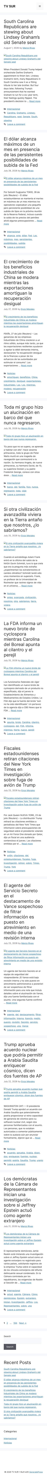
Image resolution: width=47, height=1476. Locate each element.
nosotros (8, 601)
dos (6, 1156)
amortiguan (13, 377)
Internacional (13, 109)
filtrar (38, 1014)
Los (23, 385)
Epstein (20, 1298)
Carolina (11, 113)
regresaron (9, 491)
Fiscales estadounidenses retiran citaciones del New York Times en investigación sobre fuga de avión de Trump (21, 767)
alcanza (11, 235)
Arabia (29, 1153)
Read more (34, 101)
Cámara (26, 1294)
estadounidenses (12, 859)
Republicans (10, 116)
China (34, 377)
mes (16, 239)
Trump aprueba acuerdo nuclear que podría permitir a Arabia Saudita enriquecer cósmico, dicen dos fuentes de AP (23, 1060)
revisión (16, 1022)
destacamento (27, 1014)
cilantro (35, 722)
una (19, 1026)
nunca (35, 487)
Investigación (10, 863)
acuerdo (11, 1153)
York (13, 867)
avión (10, 855)
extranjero (31, 1298)
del (15, 487)
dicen (37, 1153)
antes (10, 597)
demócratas (10, 1298)
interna (20, 1018)
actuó (10, 1294)
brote (18, 722)
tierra (33, 601)
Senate (26, 116)
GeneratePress (36, 1472)
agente (10, 1014)
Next (22, 1323)
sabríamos (24, 601)
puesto (7, 1022)
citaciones (19, 855)
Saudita (24, 1160)
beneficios (25, 377)
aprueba (21, 1153)
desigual (21, 381)
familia (22, 487)
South (34, 116)
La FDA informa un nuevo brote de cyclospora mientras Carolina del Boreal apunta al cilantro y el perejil (23, 639)
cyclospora (9, 726)
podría (16, 1160)
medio (37, 1018)
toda (18, 491)
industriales (9, 385)
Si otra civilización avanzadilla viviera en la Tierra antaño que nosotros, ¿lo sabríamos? (23, 520)
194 (15, 1323)
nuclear (33, 1156)
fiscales (26, 859)
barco (10, 487)
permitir (7, 1160)
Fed (30, 235)
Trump (7, 867)
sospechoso (10, 1026)
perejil (31, 730)
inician (7, 1302)
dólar (24, 235)
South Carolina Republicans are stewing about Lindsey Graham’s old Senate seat (22, 32)
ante (18, 235)
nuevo (24, 730)
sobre (29, 863)
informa (29, 726)
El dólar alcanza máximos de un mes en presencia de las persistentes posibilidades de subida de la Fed (23, 152)
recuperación (19, 388)
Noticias (11, 373)
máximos (8, 239)
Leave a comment (16, 124)
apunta (10, 722)
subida (21, 243)
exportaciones (33, 381)
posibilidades (10, 243)
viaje (24, 491)
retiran (21, 863)
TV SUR (9, 6)
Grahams (21, 113)
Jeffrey (29, 1302)
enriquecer (14, 1156)
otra (16, 601)
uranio (40, 1160)
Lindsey (31, 113)
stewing (8, 120)
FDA (22, 726)
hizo (28, 487)
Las (35, 235)
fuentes (24, 1156)
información (10, 1018)
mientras (30, 385)
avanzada (19, 597)
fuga (33, 859)
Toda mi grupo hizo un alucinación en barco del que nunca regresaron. (23, 414)
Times (36, 863)
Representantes (12, 1306)
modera (8, 388)
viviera (7, 605)
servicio (34, 1022)
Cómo (34, 1294)
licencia (29, 1018)
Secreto (25, 1022)
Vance (25, 1026)
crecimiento (9, 381)
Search (7, 1336)
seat (19, 116)
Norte (17, 730)
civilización (30, 597)
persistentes (26, 239)
